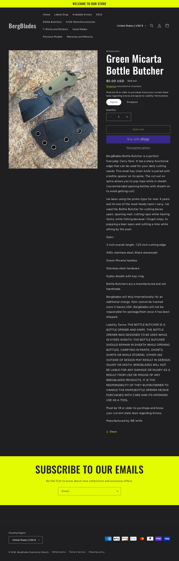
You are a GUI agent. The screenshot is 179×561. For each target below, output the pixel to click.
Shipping (111, 86)
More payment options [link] (138, 147)
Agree (115, 102)
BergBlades (22, 552)
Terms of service (77, 552)
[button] (152, 26)
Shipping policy (97, 552)
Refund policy (59, 552)
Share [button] (113, 431)
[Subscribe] (117, 491)
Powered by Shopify (39, 552)
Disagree (134, 102)
